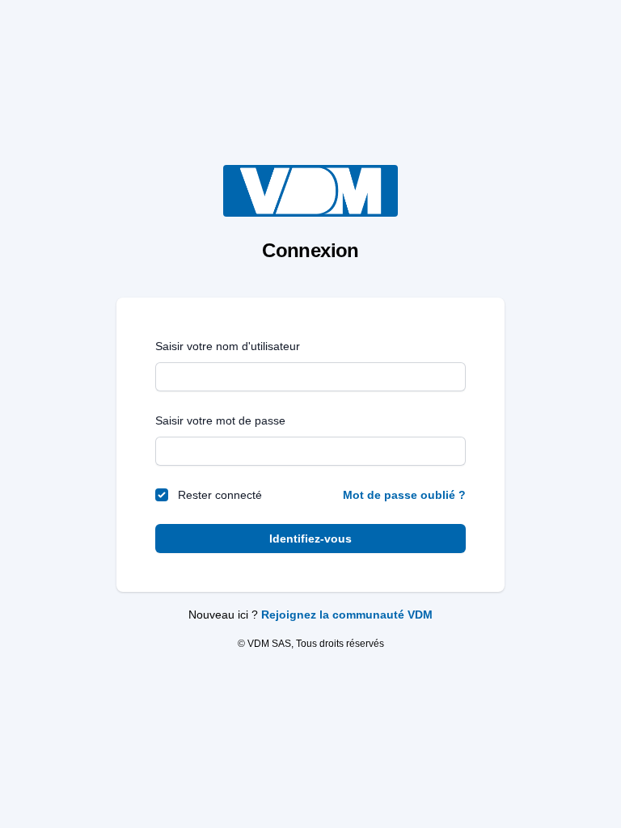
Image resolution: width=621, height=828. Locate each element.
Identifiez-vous (310, 538)
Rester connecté (220, 494)
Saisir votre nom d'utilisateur (227, 346)
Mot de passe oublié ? (404, 494)
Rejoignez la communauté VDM (347, 614)
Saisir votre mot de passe (220, 420)
